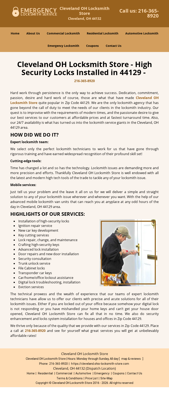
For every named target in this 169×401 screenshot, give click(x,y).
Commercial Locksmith (63, 33)
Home (15, 33)
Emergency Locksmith (63, 46)
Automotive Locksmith (141, 33)
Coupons (92, 46)
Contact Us (113, 46)
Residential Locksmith (102, 33)
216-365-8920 (148, 13)
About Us (33, 33)
